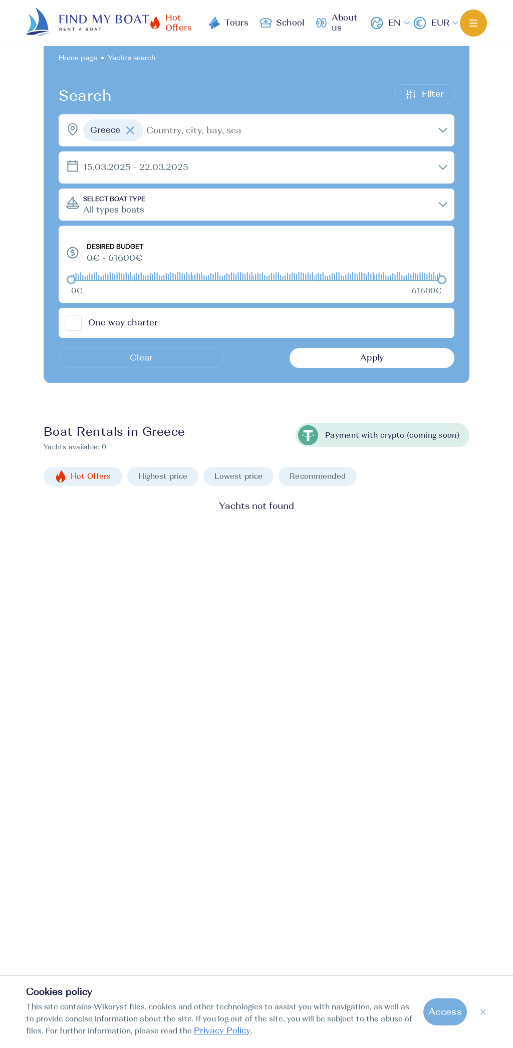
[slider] (71, 279)
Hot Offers (91, 476)
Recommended (318, 476)
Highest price (163, 476)
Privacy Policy (222, 1030)
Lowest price (238, 476)
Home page (78, 57)
